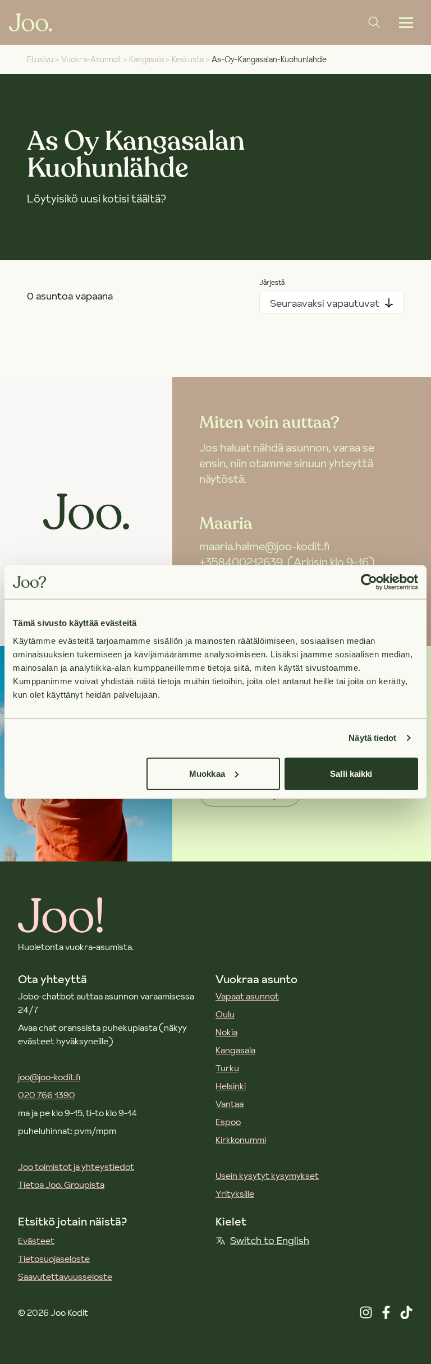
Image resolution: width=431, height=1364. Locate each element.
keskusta (188, 59)
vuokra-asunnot (91, 59)
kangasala (146, 59)
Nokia (226, 1032)
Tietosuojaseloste (54, 1258)
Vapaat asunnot (247, 996)
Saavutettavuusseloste (65, 1276)
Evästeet (36, 1240)
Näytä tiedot (372, 738)
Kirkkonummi (241, 1139)
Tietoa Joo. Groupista (61, 1184)
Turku (227, 1068)
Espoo (228, 1122)
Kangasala (235, 1050)
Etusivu (40, 59)
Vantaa (230, 1104)
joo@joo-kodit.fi (49, 1077)
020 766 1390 (46, 1095)
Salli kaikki (351, 773)
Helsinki (231, 1086)
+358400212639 (241, 562)
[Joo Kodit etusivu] (30, 22)
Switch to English (269, 1240)
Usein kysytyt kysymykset (267, 1175)
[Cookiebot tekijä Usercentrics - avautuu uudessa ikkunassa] (369, 582)
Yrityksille (235, 1193)
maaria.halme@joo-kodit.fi (264, 546)
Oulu (225, 1014)
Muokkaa (207, 773)
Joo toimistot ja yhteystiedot (76, 1166)
